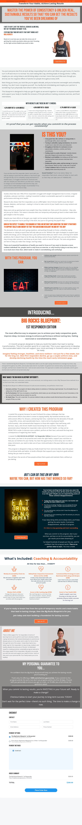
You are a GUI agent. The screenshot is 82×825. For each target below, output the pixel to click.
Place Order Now (41, 790)
